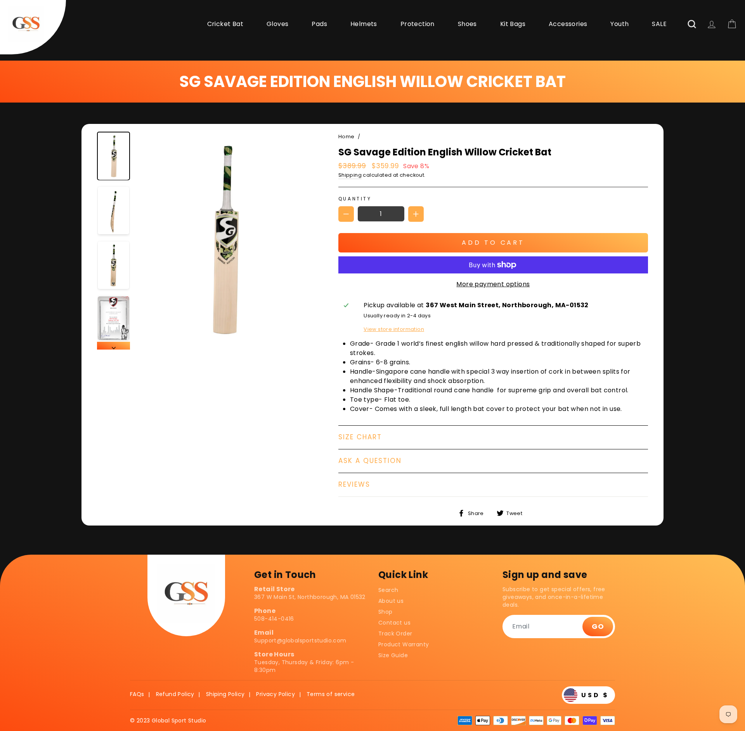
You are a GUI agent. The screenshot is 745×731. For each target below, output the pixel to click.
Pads (319, 23)
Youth (619, 23)
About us (391, 601)
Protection (417, 23)
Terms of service (331, 694)
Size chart (360, 437)
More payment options (493, 284)
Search (388, 590)
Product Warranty (403, 644)
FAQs (137, 694)
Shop (385, 612)
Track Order (395, 633)
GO (598, 626)
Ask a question (370, 460)
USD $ (595, 695)
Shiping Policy (225, 694)
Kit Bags (512, 23)
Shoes (467, 23)
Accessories (568, 23)
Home (346, 136)
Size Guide (393, 655)
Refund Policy (175, 694)
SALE (659, 23)
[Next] (113, 346)
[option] (224, 241)
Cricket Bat (225, 23)
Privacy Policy (275, 694)
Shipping (350, 175)
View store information (394, 329)
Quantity (355, 198)
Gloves (277, 23)
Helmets (363, 23)
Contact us (394, 623)
